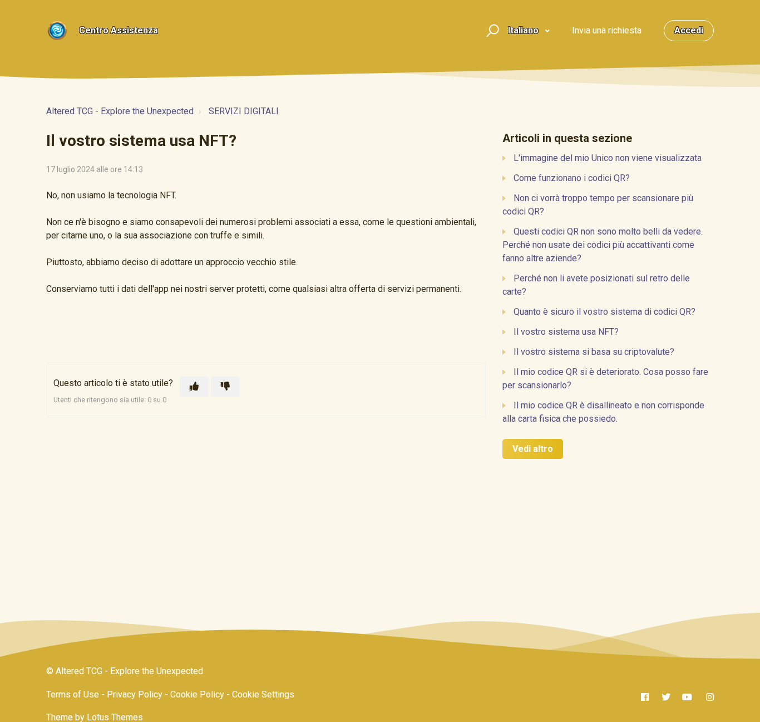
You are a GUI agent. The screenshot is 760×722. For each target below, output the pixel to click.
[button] (491, 30)
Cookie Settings (263, 694)
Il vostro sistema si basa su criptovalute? (594, 352)
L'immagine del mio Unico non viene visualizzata (608, 158)
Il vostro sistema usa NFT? (566, 331)
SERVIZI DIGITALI (244, 111)
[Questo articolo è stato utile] (194, 387)
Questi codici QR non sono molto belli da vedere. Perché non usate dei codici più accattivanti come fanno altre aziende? (602, 245)
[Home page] (57, 30)
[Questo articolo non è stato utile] (225, 387)
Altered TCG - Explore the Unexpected (120, 111)
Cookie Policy (197, 694)
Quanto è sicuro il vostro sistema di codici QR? (604, 311)
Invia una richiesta (606, 30)
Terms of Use (72, 694)
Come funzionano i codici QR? (572, 178)
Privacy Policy (134, 694)
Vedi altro (532, 448)
